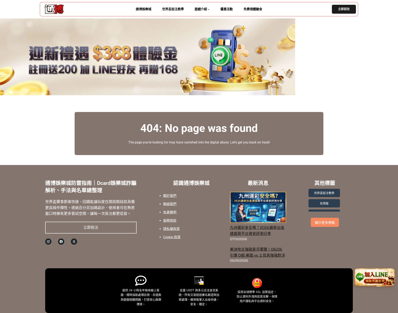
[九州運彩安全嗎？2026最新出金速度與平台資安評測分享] (258, 208)
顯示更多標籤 (325, 222)
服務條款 (169, 221)
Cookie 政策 (172, 237)
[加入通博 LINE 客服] (374, 278)
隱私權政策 (171, 229)
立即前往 (344, 9)
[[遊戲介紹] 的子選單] (209, 9)
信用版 (324, 203)
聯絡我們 (169, 204)
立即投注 (90, 227)
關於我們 (169, 196)
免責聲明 (169, 212)
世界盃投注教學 (324, 193)
